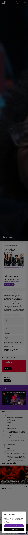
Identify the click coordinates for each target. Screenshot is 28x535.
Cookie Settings (14, 529)
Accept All (14, 526)
